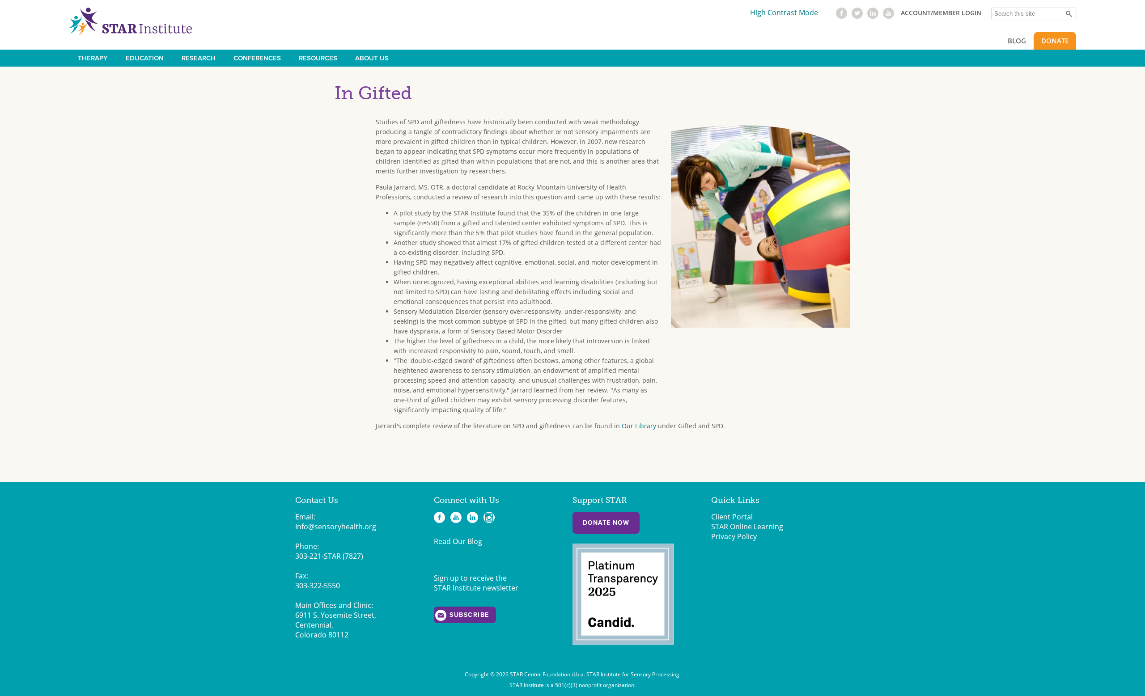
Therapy (93, 58)
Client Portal (732, 517)
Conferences (257, 58)
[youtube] (888, 16)
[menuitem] (93, 58)
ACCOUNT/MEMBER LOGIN (941, 12)
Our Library (639, 426)
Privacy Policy (734, 536)
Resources (318, 58)
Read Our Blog (458, 541)
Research (199, 58)
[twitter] (857, 16)
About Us (372, 58)
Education (145, 58)
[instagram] (489, 517)
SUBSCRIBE (469, 615)
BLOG (1017, 40)
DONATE (1055, 40)
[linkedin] (872, 16)
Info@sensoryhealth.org (335, 526)
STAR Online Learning (747, 526)
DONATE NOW (606, 523)
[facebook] (841, 16)
